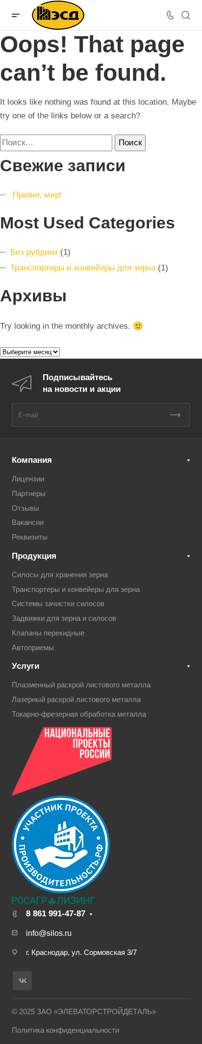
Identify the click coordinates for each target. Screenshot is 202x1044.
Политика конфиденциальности (65, 1030)
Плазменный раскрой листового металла (81, 685)
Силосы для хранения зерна (60, 575)
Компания (32, 460)
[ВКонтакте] (22, 980)
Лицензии (28, 479)
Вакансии (28, 522)
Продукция (34, 556)
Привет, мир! (37, 195)
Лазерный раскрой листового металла (76, 700)
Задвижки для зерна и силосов (64, 618)
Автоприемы (33, 648)
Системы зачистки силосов (58, 604)
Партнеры (29, 494)
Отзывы (25, 508)
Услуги (25, 666)
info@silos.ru (49, 933)
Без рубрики (34, 252)
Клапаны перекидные (48, 633)
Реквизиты (30, 537)
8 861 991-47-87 (55, 913)
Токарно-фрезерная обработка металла (79, 714)
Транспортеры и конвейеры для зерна (82, 267)
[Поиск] (185, 15)
